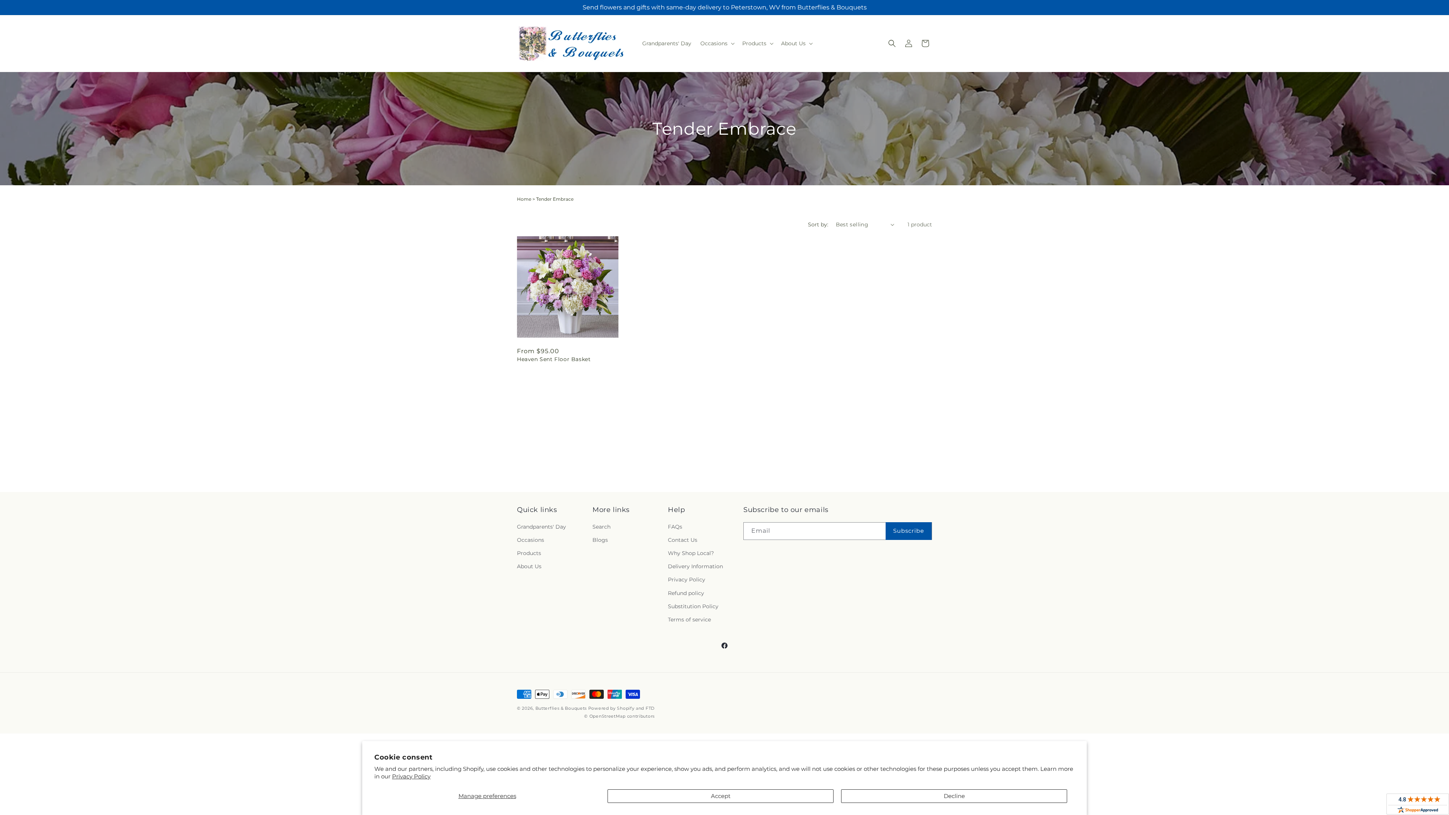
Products (529, 553)
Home (524, 199)
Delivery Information (695, 566)
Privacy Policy (411, 776)
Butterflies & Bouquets (561, 708)
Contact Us (682, 540)
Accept (721, 796)
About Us (529, 566)
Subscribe (908, 530)
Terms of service (689, 619)
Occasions (530, 540)
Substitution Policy (693, 606)
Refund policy (686, 593)
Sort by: (818, 224)
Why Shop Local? (691, 553)
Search (601, 526)
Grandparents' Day (541, 526)
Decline (954, 796)
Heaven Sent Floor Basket (554, 359)
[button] (717, 43)
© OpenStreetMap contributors (619, 716)
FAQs (675, 526)
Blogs (600, 540)
